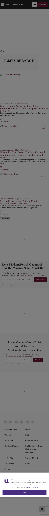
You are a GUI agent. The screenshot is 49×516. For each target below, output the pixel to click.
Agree (24, 492)
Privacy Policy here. (33, 487)
